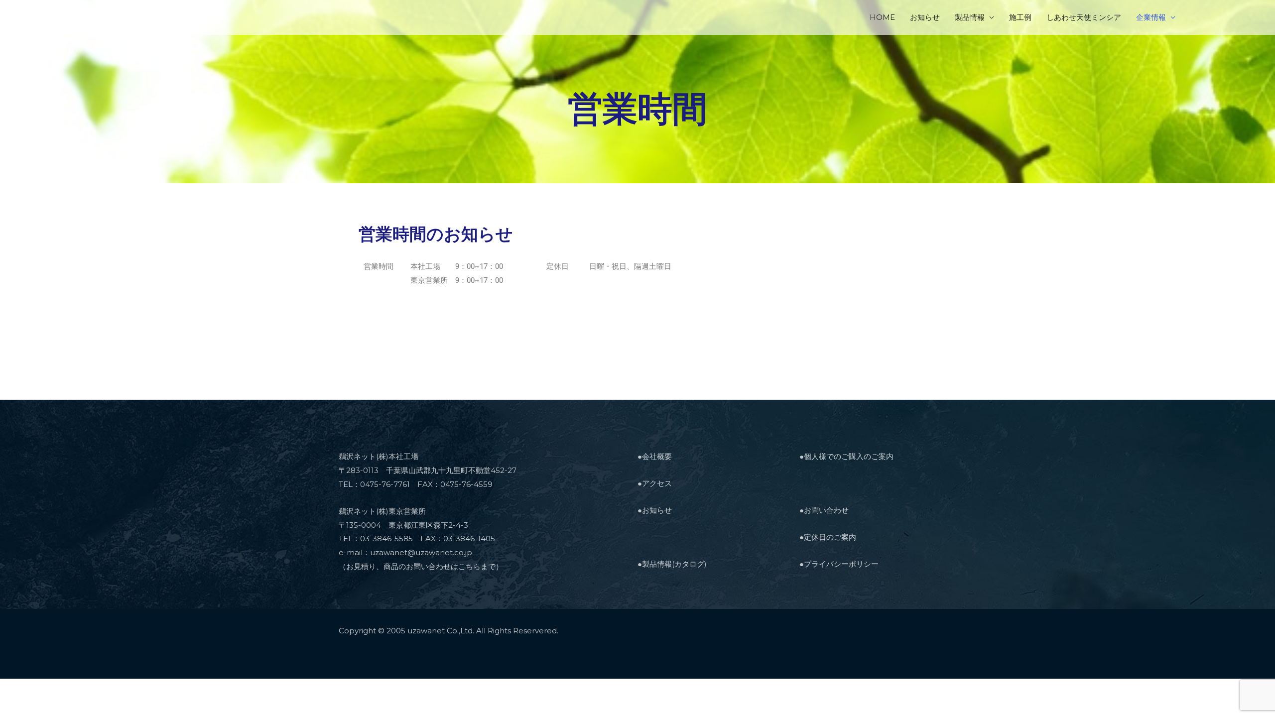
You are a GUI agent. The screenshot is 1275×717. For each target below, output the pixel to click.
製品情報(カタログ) (674, 564)
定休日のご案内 (830, 537)
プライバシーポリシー (841, 564)
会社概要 (657, 456)
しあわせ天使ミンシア (1083, 17)
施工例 (1020, 17)
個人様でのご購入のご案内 (848, 456)
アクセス (657, 483)
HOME (882, 17)
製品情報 (970, 17)
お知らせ (925, 17)
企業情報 (1151, 17)
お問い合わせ (826, 510)
